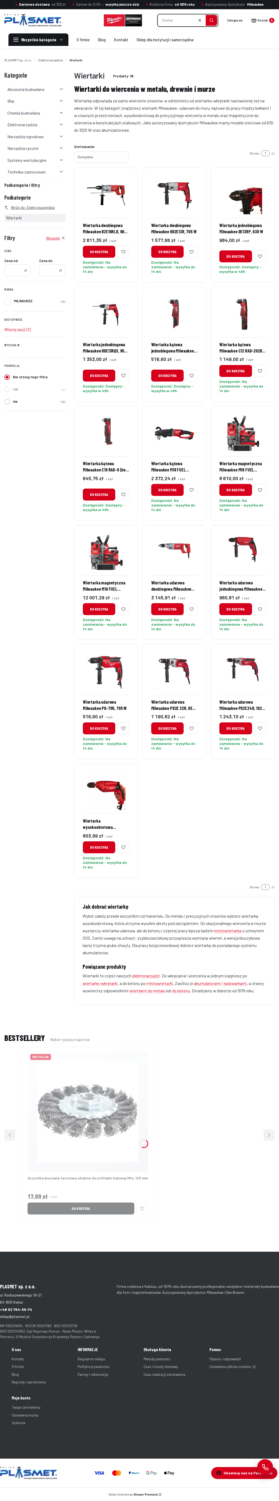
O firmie (18, 1366)
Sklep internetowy (133, 1494)
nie (15, 401)
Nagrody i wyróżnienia (29, 1382)
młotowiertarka (227, 930)
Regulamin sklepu (91, 1359)
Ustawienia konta (25, 1415)
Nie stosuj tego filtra (30, 377)
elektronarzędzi (146, 975)
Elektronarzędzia (50, 60)
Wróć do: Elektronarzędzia (33, 207)
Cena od (11, 261)
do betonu (181, 990)
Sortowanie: (84, 146)
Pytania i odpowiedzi (225, 1359)
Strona (254, 153)
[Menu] (38, 39)
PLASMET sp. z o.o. (18, 60)
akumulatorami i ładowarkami (220, 983)
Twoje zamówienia (26, 1407)
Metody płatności (157, 1359)
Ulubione (18, 1423)
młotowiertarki (159, 983)
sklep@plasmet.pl (14, 1316)
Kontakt (18, 1359)
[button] (211, 20)
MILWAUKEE (23, 301)
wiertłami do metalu (147, 990)
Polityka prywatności (94, 1366)
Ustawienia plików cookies (231, 1366)
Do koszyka (99, 251)
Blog (15, 1374)
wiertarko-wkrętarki (100, 983)
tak (15, 389)
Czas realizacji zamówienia (164, 1374)
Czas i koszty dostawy (161, 1366)
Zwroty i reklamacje (93, 1374)
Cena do (46, 261)
